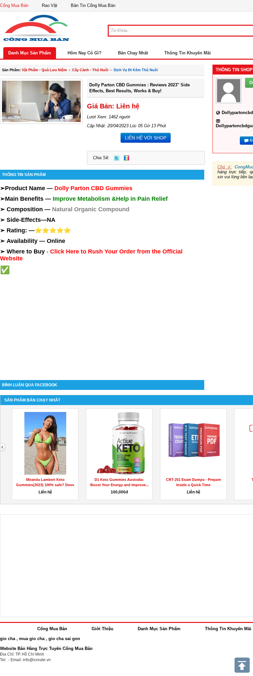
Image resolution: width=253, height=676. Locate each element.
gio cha (7, 638)
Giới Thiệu (102, 628)
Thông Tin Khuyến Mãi (187, 52)
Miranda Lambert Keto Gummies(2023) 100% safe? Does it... (45, 485)
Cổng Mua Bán (14, 5)
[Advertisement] (102, 321)
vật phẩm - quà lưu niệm (44, 70)
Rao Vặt (49, 5)
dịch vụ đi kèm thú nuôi (136, 70)
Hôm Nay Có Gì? (84, 52)
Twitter (116, 158)
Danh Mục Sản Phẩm (29, 52)
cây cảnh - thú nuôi (90, 70)
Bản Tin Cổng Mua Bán (93, 5)
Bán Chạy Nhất (133, 52)
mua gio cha (31, 638)
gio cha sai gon (64, 638)
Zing (126, 158)
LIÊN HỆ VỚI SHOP (145, 137)
